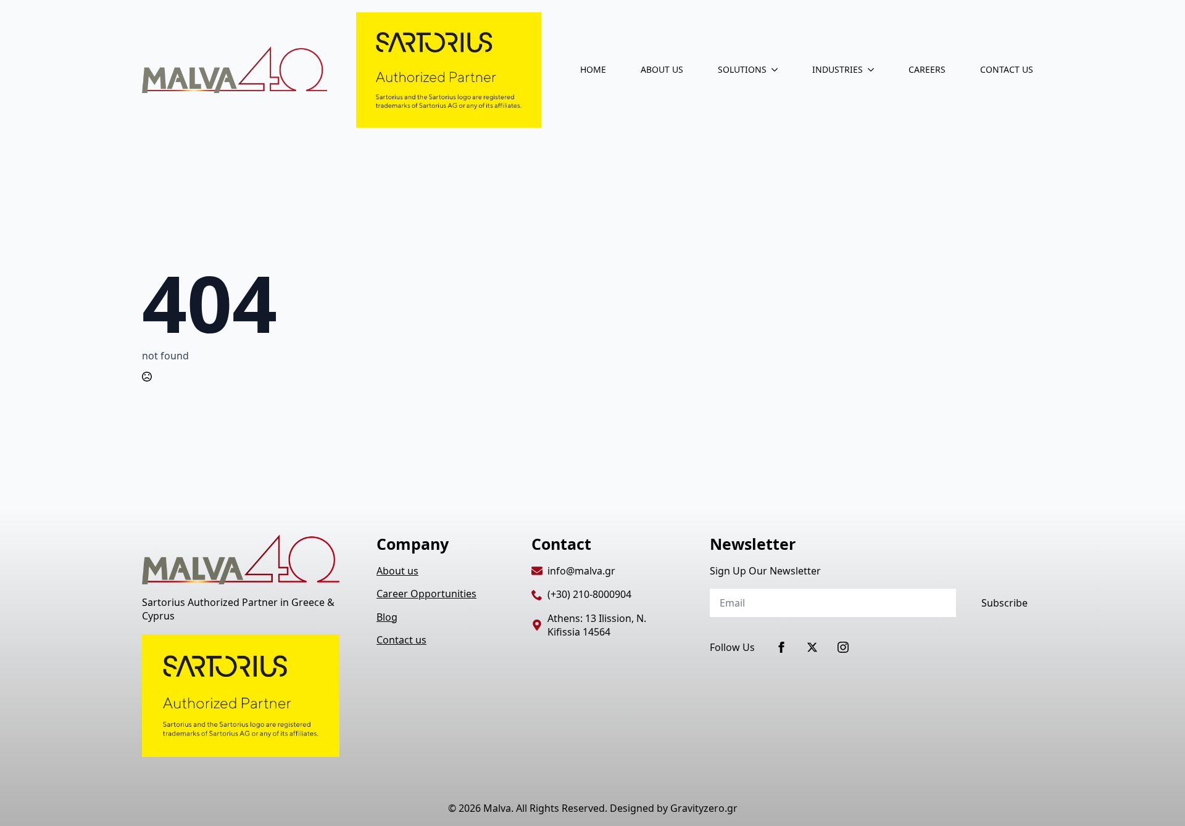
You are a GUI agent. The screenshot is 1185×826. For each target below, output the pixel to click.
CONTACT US (1006, 69)
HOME (593, 69)
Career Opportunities (426, 593)
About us (397, 571)
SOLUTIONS (742, 69)
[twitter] (812, 647)
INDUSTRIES (837, 69)
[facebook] (781, 647)
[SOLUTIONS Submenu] (777, 69)
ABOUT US (662, 69)
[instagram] (843, 647)
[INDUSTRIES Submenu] (873, 69)
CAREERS (927, 69)
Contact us (401, 640)
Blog (386, 617)
